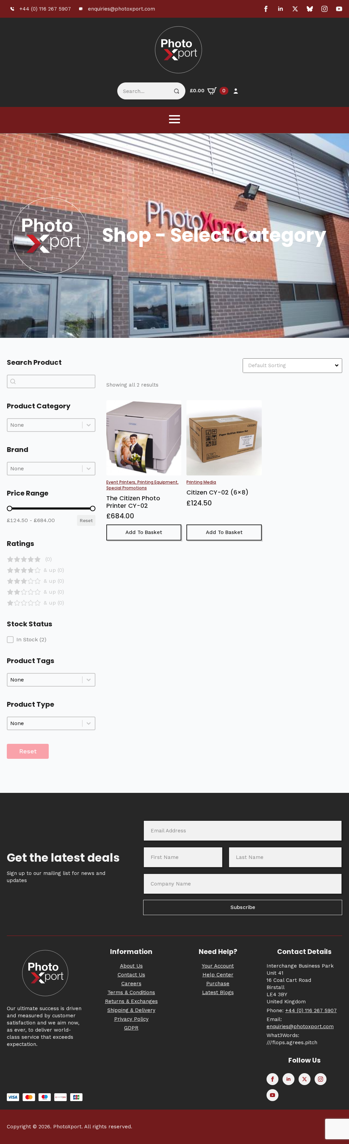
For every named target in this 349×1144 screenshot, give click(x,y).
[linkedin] (280, 9)
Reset (86, 520)
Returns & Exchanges (131, 1001)
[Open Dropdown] (337, 365)
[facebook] (266, 9)
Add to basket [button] (143, 532)
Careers (131, 984)
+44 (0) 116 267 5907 (311, 1010)
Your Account (218, 966)
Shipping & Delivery (131, 1010)
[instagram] (324, 9)
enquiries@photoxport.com (300, 1026)
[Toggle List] (88, 425)
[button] (51, 559)
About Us (131, 966)
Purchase (217, 984)
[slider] (9, 508)
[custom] (310, 9)
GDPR (131, 1028)
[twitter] (295, 9)
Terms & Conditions (131, 992)
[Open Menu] (174, 119)
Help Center (217, 975)
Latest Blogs (218, 992)
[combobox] (44, 425)
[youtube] (339, 9)
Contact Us (131, 975)
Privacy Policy (131, 1019)
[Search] (176, 91)
